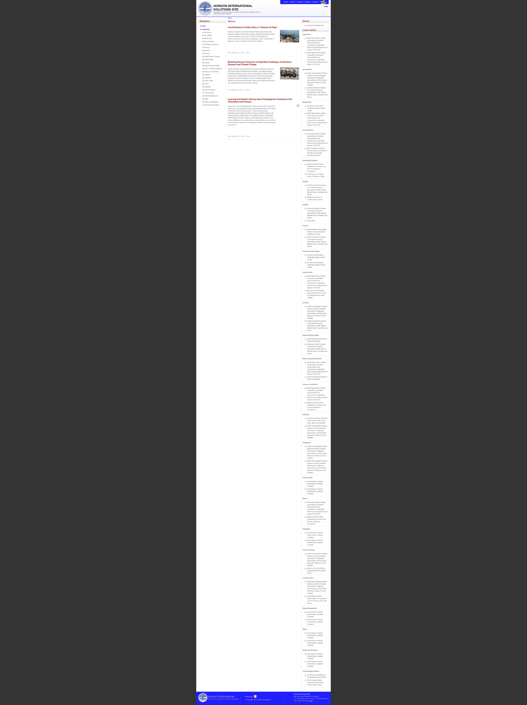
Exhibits (207, 50)
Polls (203, 26)
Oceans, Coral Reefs (211, 71)
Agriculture (207, 32)
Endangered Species (211, 44)
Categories (206, 29)
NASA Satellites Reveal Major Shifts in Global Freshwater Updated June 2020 (316, 232)
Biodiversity (208, 38)
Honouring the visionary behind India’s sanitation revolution (315, 484)
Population (207, 77)
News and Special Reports (213, 68)
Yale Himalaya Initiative (211, 105)
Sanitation (207, 87)
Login (326, 6)
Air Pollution (208, 35)
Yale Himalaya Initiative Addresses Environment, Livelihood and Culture (315, 682)
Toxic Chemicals (209, 90)
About (292, 2)
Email (310, 701)
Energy (206, 47)
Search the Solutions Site (315, 25)
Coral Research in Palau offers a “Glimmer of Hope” (253, 27)
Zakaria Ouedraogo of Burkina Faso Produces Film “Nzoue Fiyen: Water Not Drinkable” (317, 420)
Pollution (207, 74)
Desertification (209, 41)
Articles (307, 2)
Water (206, 99)
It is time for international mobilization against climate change (316, 108)
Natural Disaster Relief (211, 65)
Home (286, 2)
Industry (207, 62)
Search (315, 2)
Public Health (208, 81)
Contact (300, 2)
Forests (207, 53)
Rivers (206, 84)
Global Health (208, 59)
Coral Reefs (311, 220)
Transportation (209, 93)
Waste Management (211, 96)
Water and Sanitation (211, 102)
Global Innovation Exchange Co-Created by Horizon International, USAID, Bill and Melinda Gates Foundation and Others (317, 92)
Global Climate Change (212, 56)
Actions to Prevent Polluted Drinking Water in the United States (316, 570)
